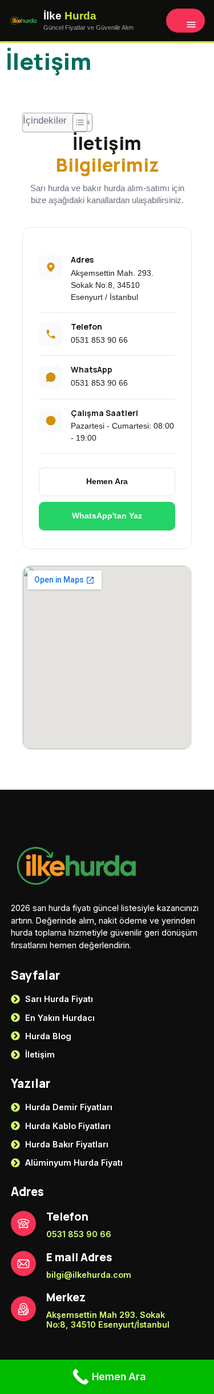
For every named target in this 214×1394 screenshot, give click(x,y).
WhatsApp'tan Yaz (107, 515)
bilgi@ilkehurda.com (88, 1275)
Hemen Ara (107, 481)
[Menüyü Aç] (185, 21)
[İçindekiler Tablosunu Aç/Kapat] (77, 122)
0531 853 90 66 (99, 339)
